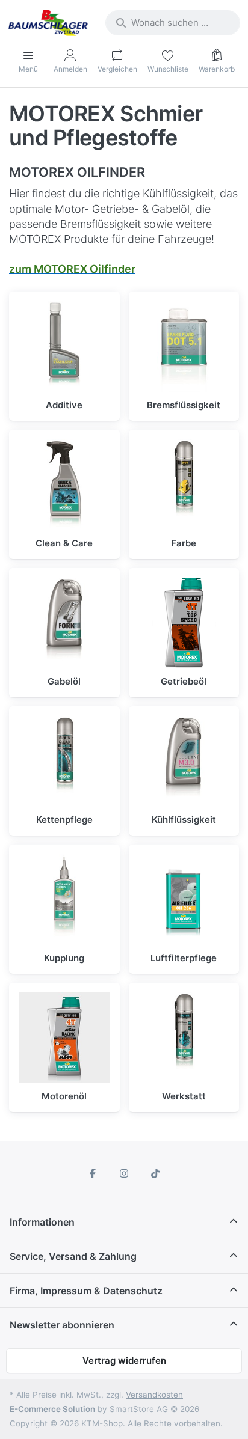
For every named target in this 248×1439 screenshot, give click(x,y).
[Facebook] (93, 1173)
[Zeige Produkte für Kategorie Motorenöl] (64, 1038)
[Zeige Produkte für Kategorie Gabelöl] (64, 623)
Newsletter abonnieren (62, 1325)
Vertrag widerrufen (124, 1360)
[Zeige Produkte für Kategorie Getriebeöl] (184, 623)
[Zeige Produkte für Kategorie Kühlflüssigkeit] (184, 761)
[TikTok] (155, 1173)
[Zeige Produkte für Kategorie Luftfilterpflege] (184, 900)
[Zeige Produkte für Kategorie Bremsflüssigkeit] (184, 347)
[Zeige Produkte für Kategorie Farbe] (184, 485)
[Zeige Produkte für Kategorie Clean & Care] (64, 485)
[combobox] (172, 22)
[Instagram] (124, 1173)
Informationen (42, 1222)
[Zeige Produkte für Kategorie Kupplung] (64, 900)
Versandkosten (154, 1394)
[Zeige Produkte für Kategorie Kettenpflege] (64, 761)
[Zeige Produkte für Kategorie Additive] (64, 347)
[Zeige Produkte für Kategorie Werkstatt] (184, 1038)
